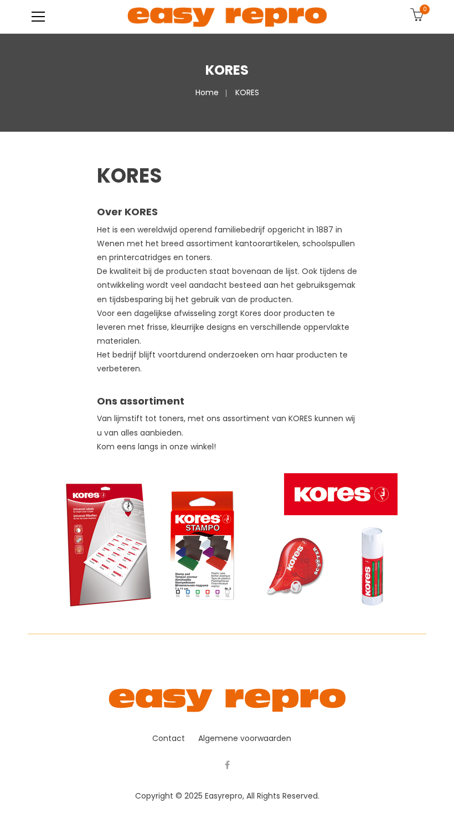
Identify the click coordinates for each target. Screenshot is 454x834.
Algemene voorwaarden (244, 738)
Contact (168, 738)
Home (207, 92)
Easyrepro (224, 795)
